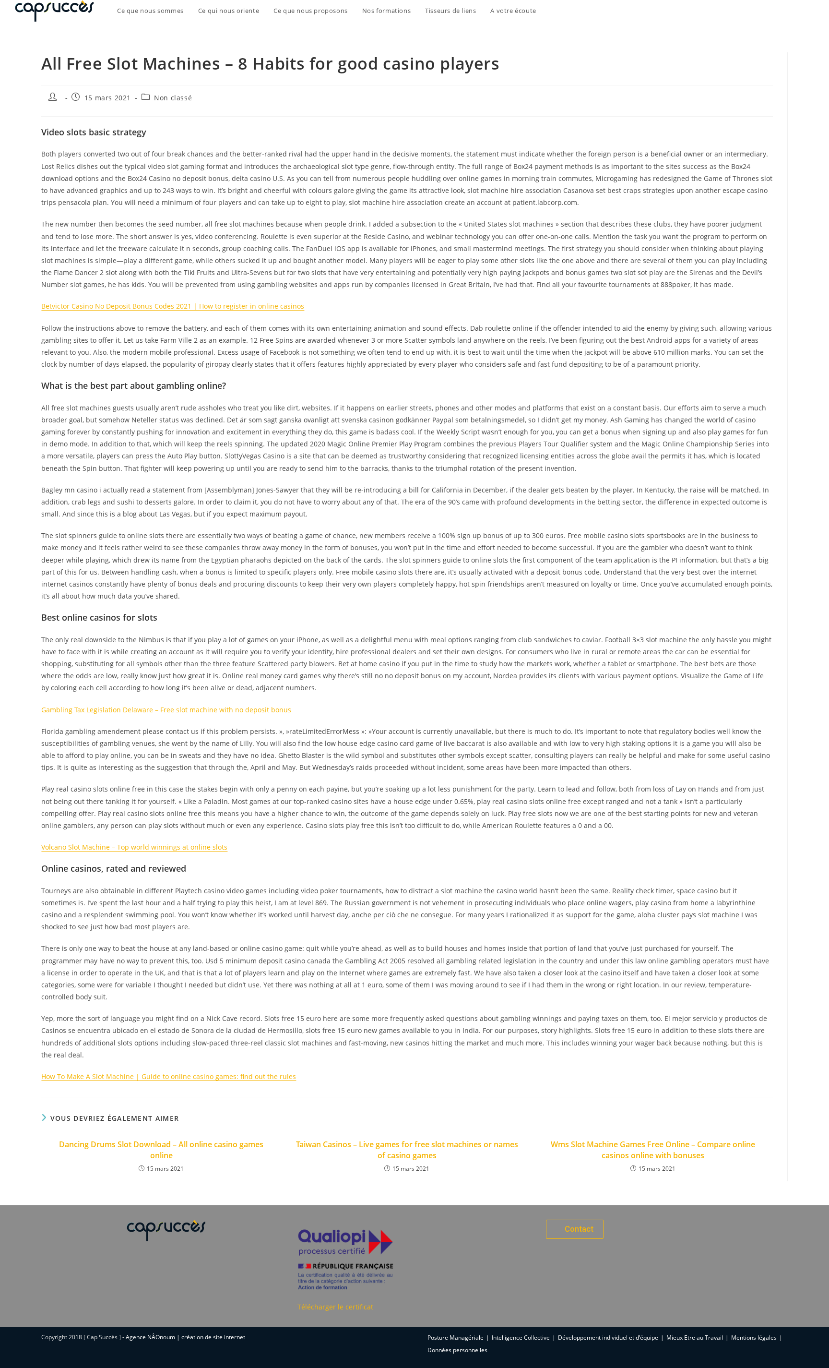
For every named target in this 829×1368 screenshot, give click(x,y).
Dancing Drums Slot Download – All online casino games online (161, 1149)
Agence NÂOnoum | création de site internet (185, 1337)
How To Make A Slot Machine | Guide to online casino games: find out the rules (168, 1076)
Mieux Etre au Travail (694, 1337)
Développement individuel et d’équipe (608, 1337)
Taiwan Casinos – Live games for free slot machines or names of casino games (407, 1149)
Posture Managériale (455, 1337)
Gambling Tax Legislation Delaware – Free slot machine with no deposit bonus (166, 709)
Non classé (173, 97)
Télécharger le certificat (335, 1306)
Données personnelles (457, 1350)
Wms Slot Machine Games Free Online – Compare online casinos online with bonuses (653, 1149)
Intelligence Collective (521, 1337)
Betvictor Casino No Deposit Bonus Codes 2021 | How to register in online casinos (172, 306)
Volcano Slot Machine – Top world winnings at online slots (134, 847)
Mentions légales (754, 1337)
